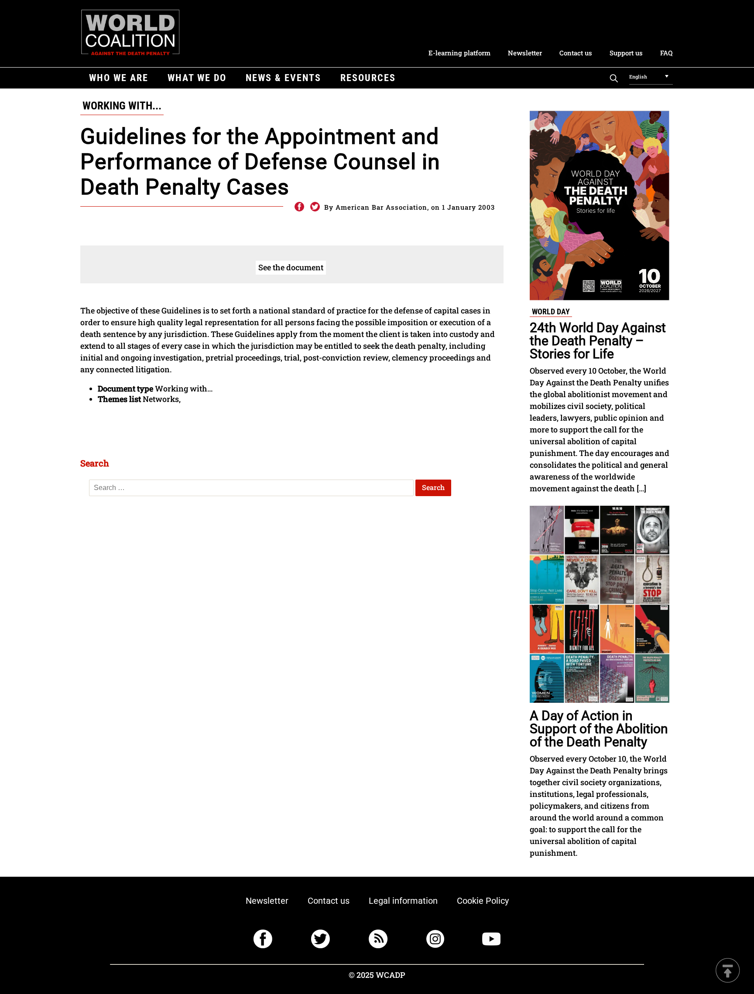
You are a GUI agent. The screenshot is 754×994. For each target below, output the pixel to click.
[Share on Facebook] (299, 207)
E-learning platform (459, 52)
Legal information (403, 900)
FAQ (666, 52)
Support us (626, 52)
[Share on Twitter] (315, 207)
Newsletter (525, 52)
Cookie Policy (483, 900)
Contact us (575, 52)
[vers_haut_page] (728, 971)
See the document (290, 267)
